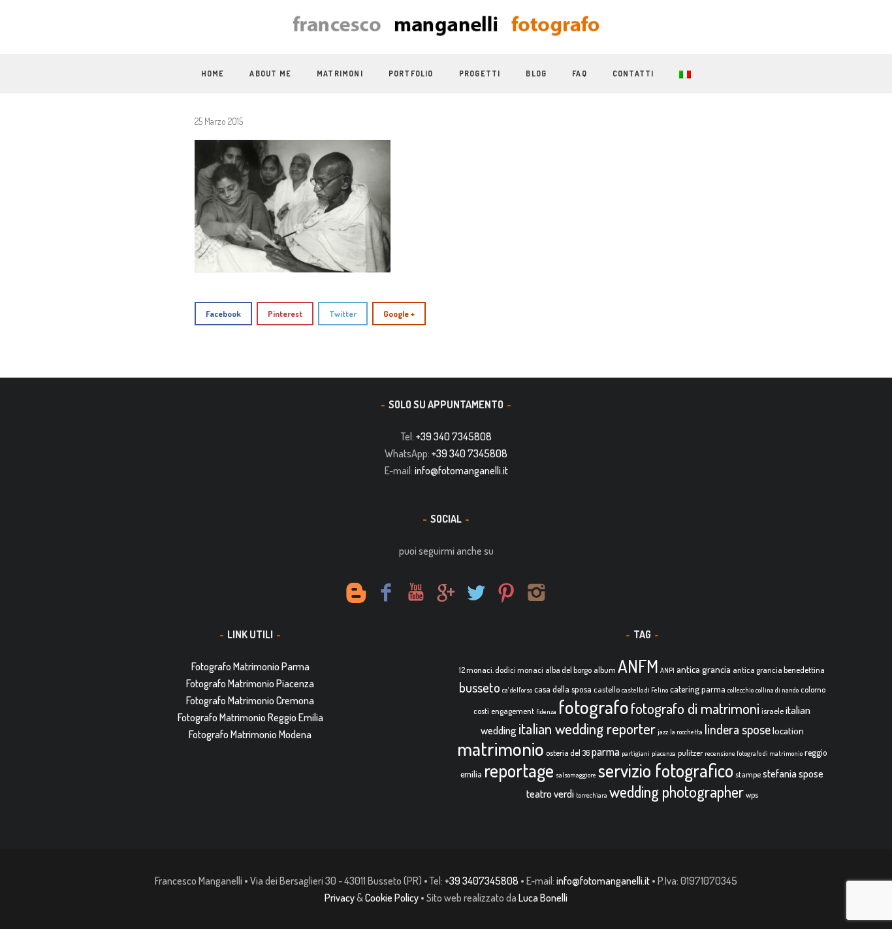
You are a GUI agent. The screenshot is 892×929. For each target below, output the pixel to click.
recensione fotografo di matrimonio (754, 753)
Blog (536, 73)
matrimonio (500, 748)
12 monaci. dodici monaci (501, 669)
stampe (748, 774)
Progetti (480, 73)
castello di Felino (645, 689)
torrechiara (591, 795)
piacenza (664, 753)
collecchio (740, 689)
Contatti (633, 73)
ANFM (638, 666)
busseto (479, 687)
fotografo (593, 706)
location (788, 731)
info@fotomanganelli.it (461, 470)
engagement (512, 711)
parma (606, 751)
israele (772, 711)
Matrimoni (340, 73)
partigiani (636, 753)
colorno (813, 689)
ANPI (667, 670)
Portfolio (411, 73)
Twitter (343, 313)
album (605, 669)
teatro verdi (550, 793)
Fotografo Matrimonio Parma (250, 666)
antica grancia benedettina (779, 669)
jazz (663, 731)
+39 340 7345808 (454, 436)
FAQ (579, 73)
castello (607, 689)
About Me (270, 73)
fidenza (546, 711)
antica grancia (704, 669)
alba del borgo (568, 669)
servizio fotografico (665, 770)
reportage (519, 770)
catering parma (697, 688)
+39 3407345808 (481, 880)
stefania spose (793, 773)
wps (752, 794)
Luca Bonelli (542, 897)
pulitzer (690, 752)
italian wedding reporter (587, 728)
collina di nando (777, 689)
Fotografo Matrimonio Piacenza (250, 683)
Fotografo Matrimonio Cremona (250, 700)
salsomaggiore (576, 774)
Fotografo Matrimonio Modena (250, 734)
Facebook (223, 313)
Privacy (340, 897)
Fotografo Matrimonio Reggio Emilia (250, 717)
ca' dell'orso (517, 689)
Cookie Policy (392, 897)
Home (213, 73)
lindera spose (738, 729)
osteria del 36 (568, 752)
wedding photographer (676, 791)
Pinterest (285, 313)
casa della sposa (563, 688)
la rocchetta (686, 731)
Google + (399, 313)
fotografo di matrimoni (695, 708)
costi (481, 711)
